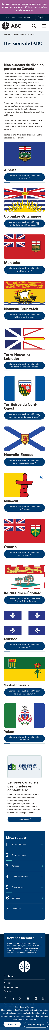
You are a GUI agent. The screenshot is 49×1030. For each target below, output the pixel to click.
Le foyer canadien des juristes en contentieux (22, 786)
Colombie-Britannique (22, 216)
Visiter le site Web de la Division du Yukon (24, 738)
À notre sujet (18, 35)
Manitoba (12, 262)
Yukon (9, 731)
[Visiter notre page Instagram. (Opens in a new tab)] (38, 997)
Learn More (24, 819)
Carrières (8, 991)
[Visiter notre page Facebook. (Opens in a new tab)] (8, 997)
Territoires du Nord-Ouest (20, 406)
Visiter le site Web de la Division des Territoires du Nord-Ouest (24, 415)
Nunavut (11, 501)
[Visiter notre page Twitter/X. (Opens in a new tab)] (23, 997)
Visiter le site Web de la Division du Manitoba (24, 269)
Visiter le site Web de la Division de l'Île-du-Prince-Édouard (24, 600)
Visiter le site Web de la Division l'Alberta (24, 177)
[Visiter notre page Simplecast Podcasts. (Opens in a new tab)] (44, 997)
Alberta (10, 170)
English (41, 17)
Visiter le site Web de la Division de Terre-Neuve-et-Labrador (24, 365)
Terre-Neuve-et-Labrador (17, 357)
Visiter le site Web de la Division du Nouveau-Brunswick (24, 315)
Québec (10, 639)
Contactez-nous (11, 987)
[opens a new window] (24, 154)
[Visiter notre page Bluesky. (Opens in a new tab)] (31, 997)
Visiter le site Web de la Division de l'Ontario (24, 554)
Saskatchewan (16, 685)
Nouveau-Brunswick (21, 309)
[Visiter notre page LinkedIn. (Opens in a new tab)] (15, 997)
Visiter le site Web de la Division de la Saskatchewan (24, 692)
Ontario (10, 547)
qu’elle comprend (24, 10)
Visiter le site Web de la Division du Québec (24, 646)
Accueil (7, 35)
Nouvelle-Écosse (18, 454)
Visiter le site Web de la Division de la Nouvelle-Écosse (24, 462)
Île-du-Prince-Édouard (22, 593)
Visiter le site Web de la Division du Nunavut (24, 507)
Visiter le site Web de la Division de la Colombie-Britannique (24, 223)
